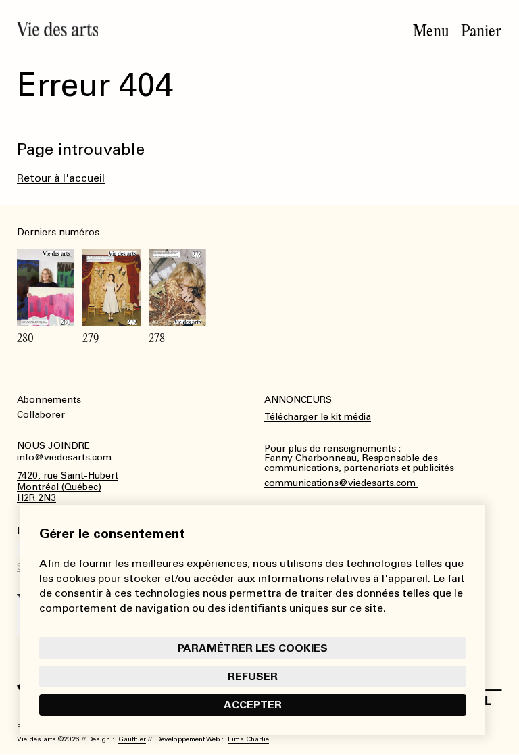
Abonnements (49, 400)
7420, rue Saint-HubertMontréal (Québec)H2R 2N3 (67, 487)
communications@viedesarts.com (341, 483)
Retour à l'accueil (61, 178)
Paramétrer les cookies (253, 647)
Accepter (253, 704)
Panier (481, 31)
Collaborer (41, 414)
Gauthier (132, 739)
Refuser (253, 676)
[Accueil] (57, 29)
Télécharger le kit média (317, 416)
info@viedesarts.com (64, 457)
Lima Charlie (248, 739)
